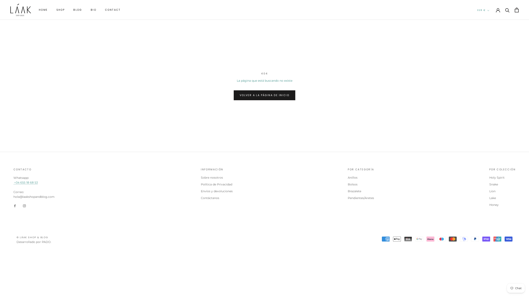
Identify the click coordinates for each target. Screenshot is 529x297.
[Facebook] (14, 205)
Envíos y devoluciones (217, 191)
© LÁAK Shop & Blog (32, 237)
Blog (77, 10)
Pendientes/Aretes (361, 198)
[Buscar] (507, 10)
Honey (494, 205)
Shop (60, 10)
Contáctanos (210, 198)
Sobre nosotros (212, 177)
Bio (93, 10)
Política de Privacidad (216, 184)
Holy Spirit (497, 177)
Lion (492, 191)
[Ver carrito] (517, 10)
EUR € (481, 10)
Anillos (352, 177)
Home (43, 10)
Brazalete (354, 191)
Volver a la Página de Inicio (264, 95)
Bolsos (352, 184)
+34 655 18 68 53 (25, 182)
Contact (113, 10)
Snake (493, 184)
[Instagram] (24, 205)
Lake (492, 198)
